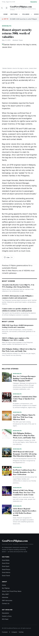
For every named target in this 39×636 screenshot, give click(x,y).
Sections (14, 14)
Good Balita (6, 26)
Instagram (14, 632)
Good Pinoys (6, 569)
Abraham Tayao (17, 40)
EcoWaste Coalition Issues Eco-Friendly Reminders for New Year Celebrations (24, 472)
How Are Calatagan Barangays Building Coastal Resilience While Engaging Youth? (24, 378)
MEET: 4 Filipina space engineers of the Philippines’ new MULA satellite (15, 339)
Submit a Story (7, 616)
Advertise (5, 597)
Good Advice (6, 572)
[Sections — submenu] (19, 14)
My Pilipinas (6, 588)
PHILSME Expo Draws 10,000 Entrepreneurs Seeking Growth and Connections (17, 326)
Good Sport (5, 566)
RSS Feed (5, 619)
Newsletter (33, 2)
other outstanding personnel (22, 198)
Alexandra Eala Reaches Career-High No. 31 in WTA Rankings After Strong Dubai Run (18, 286)
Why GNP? (5, 594)
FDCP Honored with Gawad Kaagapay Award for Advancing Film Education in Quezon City (24, 453)
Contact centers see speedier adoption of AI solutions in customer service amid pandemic (17, 309)
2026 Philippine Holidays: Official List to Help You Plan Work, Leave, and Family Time (19, 350)
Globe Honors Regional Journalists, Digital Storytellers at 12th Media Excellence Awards (24, 511)
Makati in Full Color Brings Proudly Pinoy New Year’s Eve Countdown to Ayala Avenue (24, 492)
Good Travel (6, 575)
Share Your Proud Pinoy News (11, 591)
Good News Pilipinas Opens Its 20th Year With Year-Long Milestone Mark (24, 417)
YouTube (21, 632)
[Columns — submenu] (31, 14)
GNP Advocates (7, 600)
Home (5, 14)
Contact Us (5, 603)
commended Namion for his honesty (16, 186)
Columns (25, 14)
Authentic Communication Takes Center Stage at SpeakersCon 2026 (25, 398)
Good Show (5, 563)
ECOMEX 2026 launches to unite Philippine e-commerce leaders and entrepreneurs (18, 297)
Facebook (5, 632)
